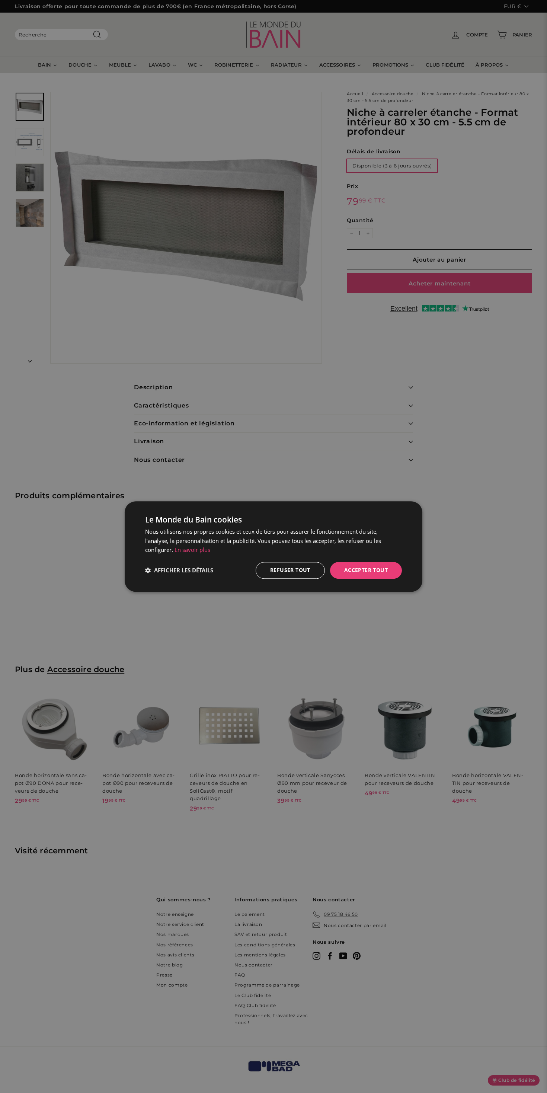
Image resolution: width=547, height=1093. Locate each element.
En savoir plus (192, 550)
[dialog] (273, 546)
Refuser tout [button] (290, 569)
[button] (179, 570)
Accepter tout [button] (366, 569)
